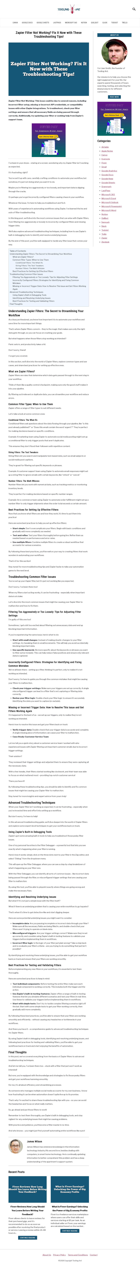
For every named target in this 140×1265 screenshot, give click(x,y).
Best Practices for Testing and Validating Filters (33, 301)
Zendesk (105, 242)
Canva (15, 23)
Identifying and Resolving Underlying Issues (31, 298)
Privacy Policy (59, 1255)
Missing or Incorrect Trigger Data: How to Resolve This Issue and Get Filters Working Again (49, 287)
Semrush (105, 222)
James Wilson (34, 1141)
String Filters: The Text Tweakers (30, 266)
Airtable (105, 147)
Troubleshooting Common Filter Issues (26, 274)
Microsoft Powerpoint (111, 206)
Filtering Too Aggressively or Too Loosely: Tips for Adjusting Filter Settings (45, 277)
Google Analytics (109, 171)
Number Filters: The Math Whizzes (30, 268)
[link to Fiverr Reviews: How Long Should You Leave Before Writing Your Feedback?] (28, 1189)
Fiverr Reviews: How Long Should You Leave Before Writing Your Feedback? (28, 1210)
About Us (47, 1255)
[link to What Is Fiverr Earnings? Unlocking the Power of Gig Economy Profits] (70, 1189)
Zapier (104, 238)
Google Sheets (43, 23)
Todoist (114, 23)
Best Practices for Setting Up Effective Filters (33, 271)
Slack (104, 23)
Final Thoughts (16, 304)
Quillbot (94, 23)
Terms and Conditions (78, 1255)
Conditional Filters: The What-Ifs (29, 263)
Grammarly (106, 186)
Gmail (104, 167)
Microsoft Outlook (109, 202)
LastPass (57, 23)
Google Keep (107, 178)
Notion (84, 23)
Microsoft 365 (71, 23)
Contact (93, 1255)
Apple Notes (107, 151)
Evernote (105, 159)
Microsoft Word (108, 210)
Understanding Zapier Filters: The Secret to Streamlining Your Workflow (41, 254)
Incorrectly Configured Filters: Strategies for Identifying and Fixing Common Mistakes (46, 281)
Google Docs (27, 23)
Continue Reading (27, 1238)
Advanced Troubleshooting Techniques (26, 292)
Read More (114, 97)
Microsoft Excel (108, 198)
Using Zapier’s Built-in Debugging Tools (29, 295)
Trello (124, 23)
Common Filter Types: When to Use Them (31, 260)
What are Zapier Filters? (23, 257)
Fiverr (104, 163)
